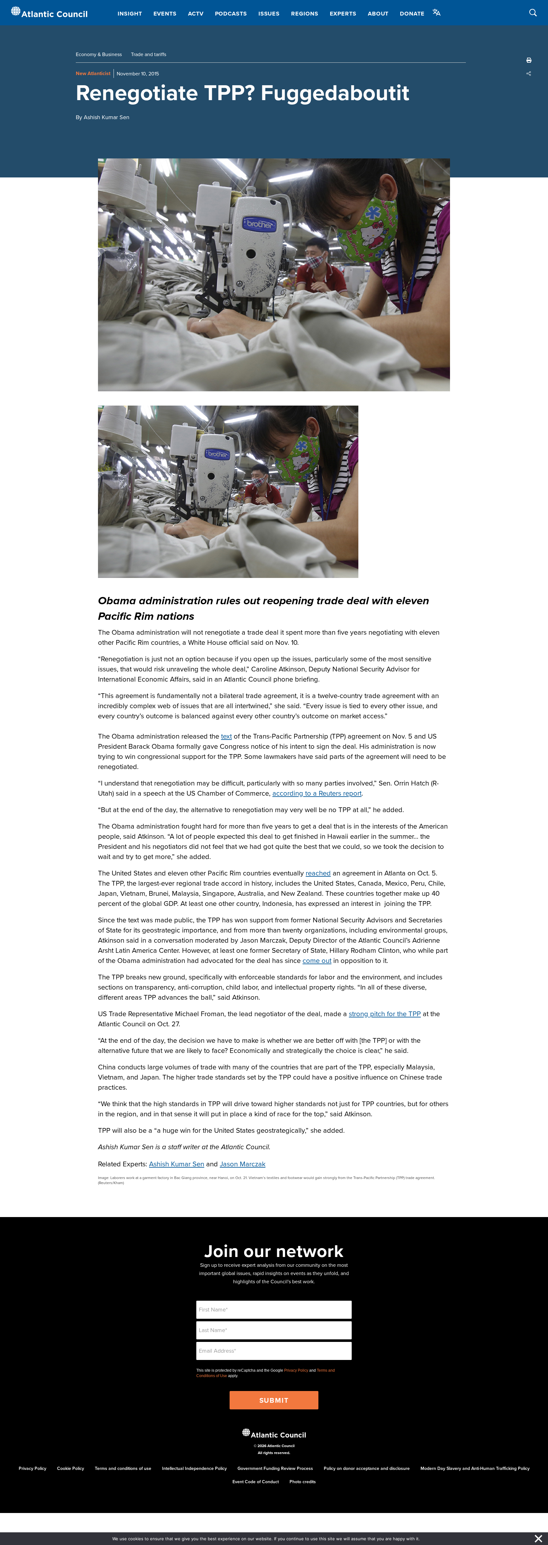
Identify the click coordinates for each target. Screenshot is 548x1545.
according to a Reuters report (317, 793)
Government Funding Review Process (275, 1468)
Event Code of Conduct (255, 1481)
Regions (304, 14)
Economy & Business (99, 54)
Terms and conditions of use (123, 1468)
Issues (269, 14)
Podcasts (231, 14)
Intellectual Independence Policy (194, 1468)
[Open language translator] (436, 12)
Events (165, 14)
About (378, 14)
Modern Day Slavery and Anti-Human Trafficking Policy (475, 1468)
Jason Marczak (242, 1164)
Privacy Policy (296, 1370)
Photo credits (303, 1481)
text (226, 736)
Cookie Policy (70, 1468)
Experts (343, 14)
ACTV (196, 14)
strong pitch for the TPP (385, 1013)
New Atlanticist (93, 73)
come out (317, 960)
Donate (412, 14)
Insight (130, 14)
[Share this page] (529, 73)
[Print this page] (529, 60)
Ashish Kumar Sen (176, 1164)
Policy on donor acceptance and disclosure (367, 1468)
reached (318, 873)
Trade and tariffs (148, 54)
